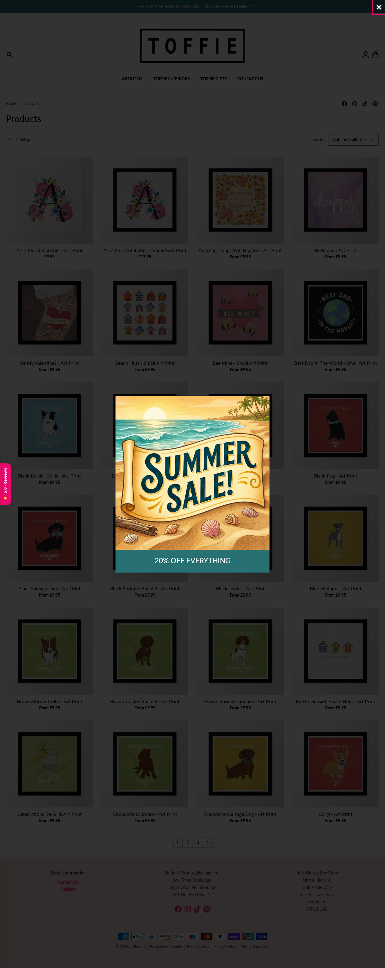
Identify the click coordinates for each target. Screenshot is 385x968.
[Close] (379, 7)
